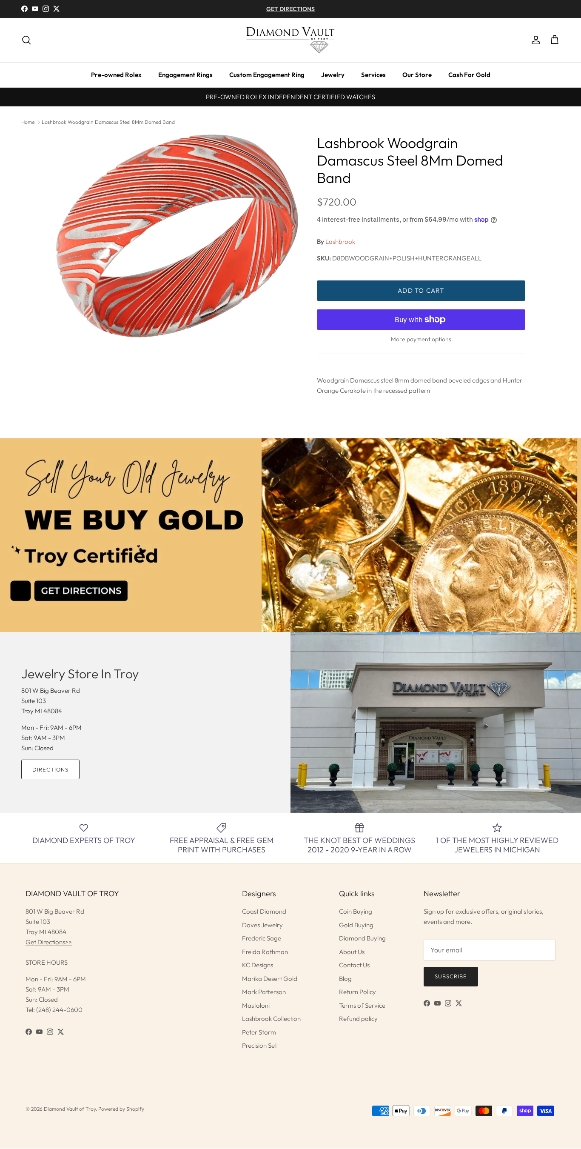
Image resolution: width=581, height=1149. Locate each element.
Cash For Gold (469, 75)
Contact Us (354, 965)
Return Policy (357, 992)
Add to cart (421, 290)
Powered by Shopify (121, 1109)
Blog (345, 979)
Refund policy (358, 1019)
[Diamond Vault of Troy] (290, 40)
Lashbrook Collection (271, 1019)
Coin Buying (355, 911)
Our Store (417, 75)
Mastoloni (256, 1005)
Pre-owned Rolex (116, 75)
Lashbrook (340, 241)
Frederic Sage (261, 938)
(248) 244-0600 (59, 1010)
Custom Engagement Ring (267, 75)
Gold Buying (356, 925)
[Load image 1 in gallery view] (177, 235)
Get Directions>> (49, 942)
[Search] (26, 40)
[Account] (534, 40)
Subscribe (451, 976)
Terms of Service (362, 1005)
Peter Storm (259, 1032)
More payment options (421, 339)
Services (373, 75)
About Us (352, 952)
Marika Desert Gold (269, 979)
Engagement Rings (185, 75)
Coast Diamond (264, 911)
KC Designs (257, 965)
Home (27, 122)
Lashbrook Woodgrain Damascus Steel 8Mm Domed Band (108, 122)
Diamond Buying (362, 938)
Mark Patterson (264, 992)
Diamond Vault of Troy (70, 1109)
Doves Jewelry (262, 925)
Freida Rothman (265, 952)
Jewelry (333, 75)
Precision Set (259, 1045)
